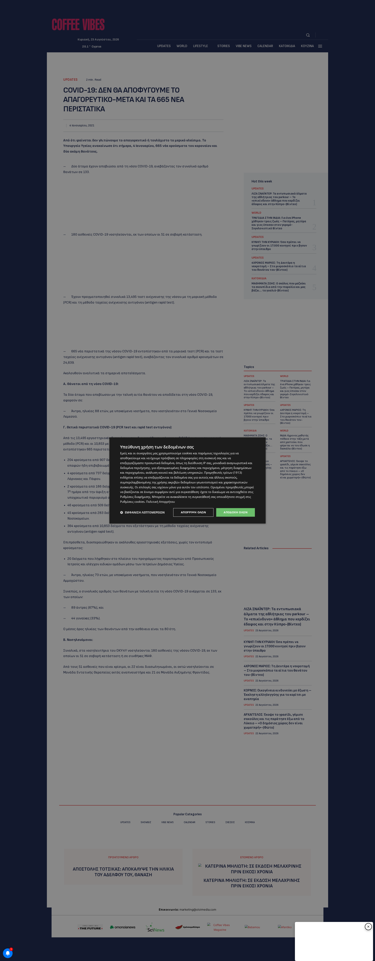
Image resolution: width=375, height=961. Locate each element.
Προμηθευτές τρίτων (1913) (223, 473)
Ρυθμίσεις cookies (132, 502)
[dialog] (187, 480)
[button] (142, 512)
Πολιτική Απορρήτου (160, 502)
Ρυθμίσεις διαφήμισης (135, 497)
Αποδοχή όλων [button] (235, 512)
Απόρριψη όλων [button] (193, 512)
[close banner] (368, 926)
